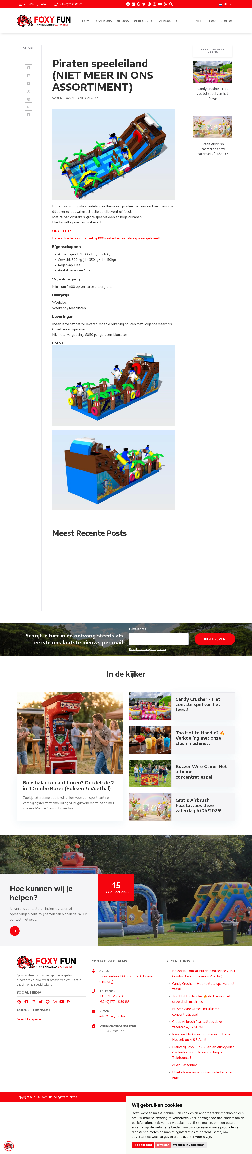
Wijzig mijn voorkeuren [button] (189, 1144)
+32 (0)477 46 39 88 (114, 1002)
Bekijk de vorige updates (147, 649)
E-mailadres (137, 629)
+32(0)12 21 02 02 (112, 996)
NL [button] (225, 4)
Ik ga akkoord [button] (143, 1144)
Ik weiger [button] (163, 1144)
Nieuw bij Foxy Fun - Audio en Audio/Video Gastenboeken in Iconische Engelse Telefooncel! (203, 1052)
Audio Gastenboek (185, 1065)
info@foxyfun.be (112, 1016)
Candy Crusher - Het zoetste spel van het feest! (212, 94)
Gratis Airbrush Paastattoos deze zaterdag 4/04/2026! (212, 149)
